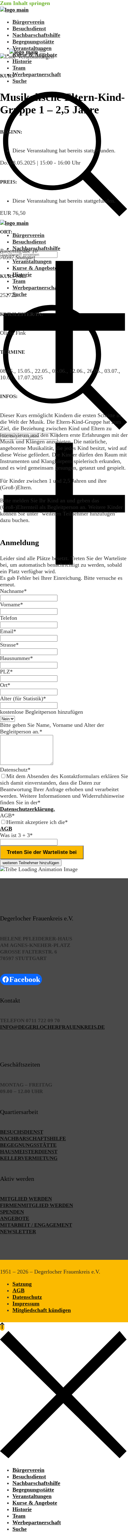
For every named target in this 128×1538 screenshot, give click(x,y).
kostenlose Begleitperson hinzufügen (41, 712)
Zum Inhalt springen (25, 3)
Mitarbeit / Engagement (36, 1225)
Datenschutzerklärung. (27, 809)
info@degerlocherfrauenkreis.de (52, 1027)
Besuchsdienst (21, 1132)
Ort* (5, 685)
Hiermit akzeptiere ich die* (37, 822)
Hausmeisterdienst (28, 1152)
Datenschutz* (15, 770)
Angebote (14, 1218)
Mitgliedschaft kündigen (41, 1310)
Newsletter (18, 1232)
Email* (8, 631)
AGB (6, 829)
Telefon (8, 618)
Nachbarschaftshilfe (33, 1138)
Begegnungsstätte (28, 1145)
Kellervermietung (28, 1158)
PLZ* (6, 671)
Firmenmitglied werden (36, 1205)
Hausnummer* (16, 658)
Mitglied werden (26, 1199)
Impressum (25, 1303)
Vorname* (11, 604)
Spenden (12, 1212)
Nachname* (13, 591)
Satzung (22, 1284)
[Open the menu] (42, 52)
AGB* (7, 815)
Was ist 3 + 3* (16, 835)
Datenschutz (27, 1297)
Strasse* (9, 645)
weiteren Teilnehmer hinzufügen (30, 862)
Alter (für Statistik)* (23, 698)
